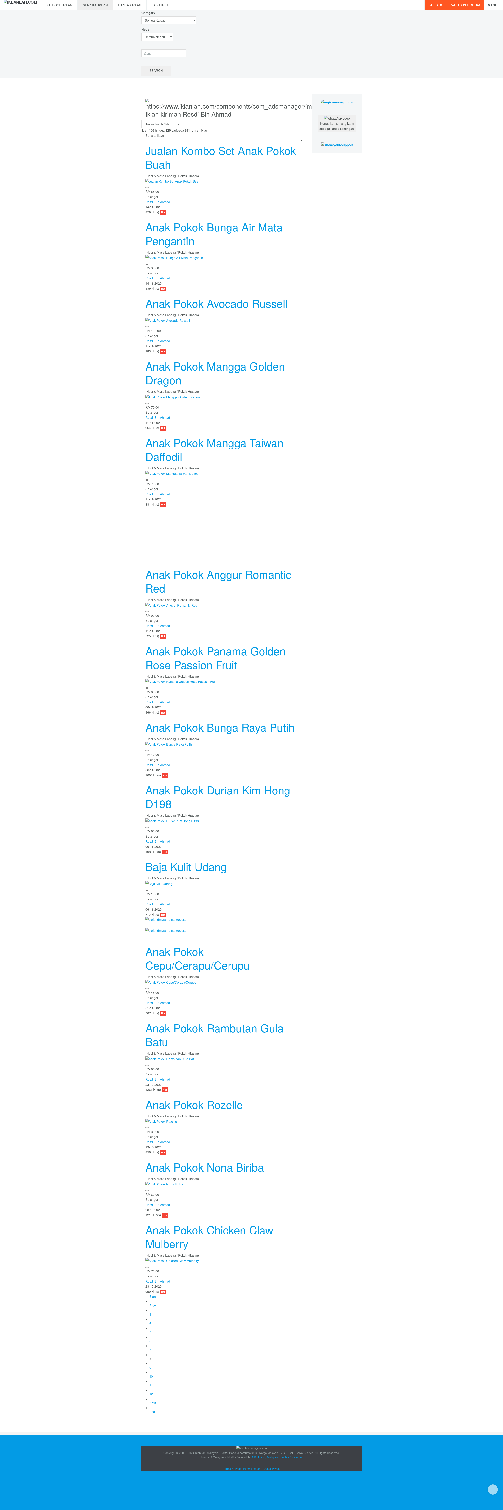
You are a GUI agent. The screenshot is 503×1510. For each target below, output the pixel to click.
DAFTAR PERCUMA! (465, 5)
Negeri (146, 29)
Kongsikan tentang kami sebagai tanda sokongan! (337, 126)
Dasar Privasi (272, 1469)
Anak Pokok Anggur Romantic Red (218, 581)
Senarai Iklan (95, 5)
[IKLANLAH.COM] (20, 5)
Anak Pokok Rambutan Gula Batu (214, 1034)
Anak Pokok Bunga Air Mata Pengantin (214, 233)
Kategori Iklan (59, 5)
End (152, 1411)
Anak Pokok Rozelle (194, 1104)
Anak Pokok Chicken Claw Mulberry (209, 1236)
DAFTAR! (435, 5)
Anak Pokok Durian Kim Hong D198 (217, 796)
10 (151, 1376)
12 (151, 1394)
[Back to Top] (493, 1489)
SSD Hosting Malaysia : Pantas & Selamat (277, 1457)
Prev (152, 1305)
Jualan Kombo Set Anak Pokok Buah (220, 157)
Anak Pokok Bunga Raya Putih (220, 727)
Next (152, 1403)
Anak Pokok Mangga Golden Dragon (215, 372)
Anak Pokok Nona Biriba (204, 1167)
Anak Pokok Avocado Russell (216, 303)
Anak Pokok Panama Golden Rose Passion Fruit (215, 657)
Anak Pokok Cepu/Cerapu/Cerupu (197, 958)
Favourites (162, 5)
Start (152, 1296)
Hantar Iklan (129, 5)
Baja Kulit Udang (186, 866)
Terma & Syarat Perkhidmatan (242, 1469)
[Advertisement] (223, 534)
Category (148, 12)
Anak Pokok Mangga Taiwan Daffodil (214, 449)
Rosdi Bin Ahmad (157, 202)
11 (151, 1385)
